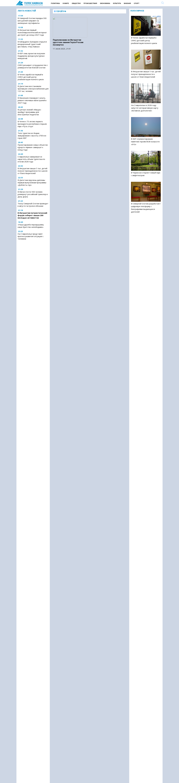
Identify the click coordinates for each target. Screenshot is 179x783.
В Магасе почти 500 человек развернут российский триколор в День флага (33, 194)
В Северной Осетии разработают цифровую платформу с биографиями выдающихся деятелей (146, 207)
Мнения (127, 3)
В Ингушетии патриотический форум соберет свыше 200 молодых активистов (32, 215)
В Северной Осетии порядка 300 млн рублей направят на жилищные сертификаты (32, 20)
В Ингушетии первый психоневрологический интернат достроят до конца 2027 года (32, 32)
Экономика (105, 3)
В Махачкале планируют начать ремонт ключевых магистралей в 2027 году (32, 100)
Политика (55, 3)
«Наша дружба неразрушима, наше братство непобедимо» (31, 225)
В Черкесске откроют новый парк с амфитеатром (145, 174)
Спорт (136, 3)
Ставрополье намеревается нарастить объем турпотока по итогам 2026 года (31, 159)
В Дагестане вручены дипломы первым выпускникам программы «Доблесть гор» (32, 182)
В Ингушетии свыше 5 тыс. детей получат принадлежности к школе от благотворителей (32, 170)
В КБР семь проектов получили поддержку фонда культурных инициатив (31, 55)
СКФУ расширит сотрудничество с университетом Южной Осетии (33, 66)
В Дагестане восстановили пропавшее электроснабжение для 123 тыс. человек (33, 88)
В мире (66, 3)
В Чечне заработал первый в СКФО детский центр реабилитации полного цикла (31, 77)
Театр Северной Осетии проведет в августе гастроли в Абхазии (33, 204)
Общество (76, 3)
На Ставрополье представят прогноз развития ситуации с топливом (30, 236)
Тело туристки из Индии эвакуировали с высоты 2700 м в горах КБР (32, 135)
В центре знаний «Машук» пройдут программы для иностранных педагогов (29, 112)
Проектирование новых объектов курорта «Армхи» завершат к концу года (33, 147)
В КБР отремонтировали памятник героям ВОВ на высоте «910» (145, 141)
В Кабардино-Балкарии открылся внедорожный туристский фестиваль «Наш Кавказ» (32, 44)
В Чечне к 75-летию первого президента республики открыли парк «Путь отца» (32, 124)
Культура (117, 3)
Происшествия (90, 3)
